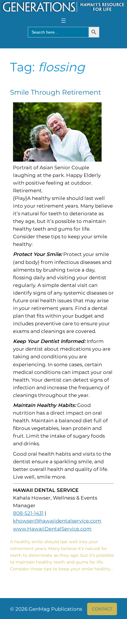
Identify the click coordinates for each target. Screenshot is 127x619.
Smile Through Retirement (55, 92)
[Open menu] (63, 20)
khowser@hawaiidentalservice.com (57, 521)
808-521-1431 (28, 513)
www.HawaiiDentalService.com (52, 529)
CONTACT (102, 609)
